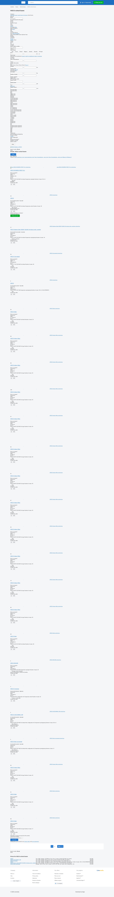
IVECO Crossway (14, 688)
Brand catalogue (35, 882)
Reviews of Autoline (36, 880)
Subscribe (14, 839)
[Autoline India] (15, 2)
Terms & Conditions (36, 873)
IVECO (12, 198)
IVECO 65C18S (14, 663)
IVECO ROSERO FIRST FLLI (17, 170)
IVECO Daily (13, 311)
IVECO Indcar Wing (15, 338)
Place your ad (15, 215)
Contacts (12, 878)
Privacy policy (35, 875)
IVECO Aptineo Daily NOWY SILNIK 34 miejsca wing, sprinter (25, 229)
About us (12, 873)
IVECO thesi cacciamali (16, 741)
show (13, 144)
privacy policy (27, 841)
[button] (11, 184)
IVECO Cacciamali (15, 256)
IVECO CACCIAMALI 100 (16, 714)
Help (11, 875)
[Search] (29, 2)
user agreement (35, 841)
